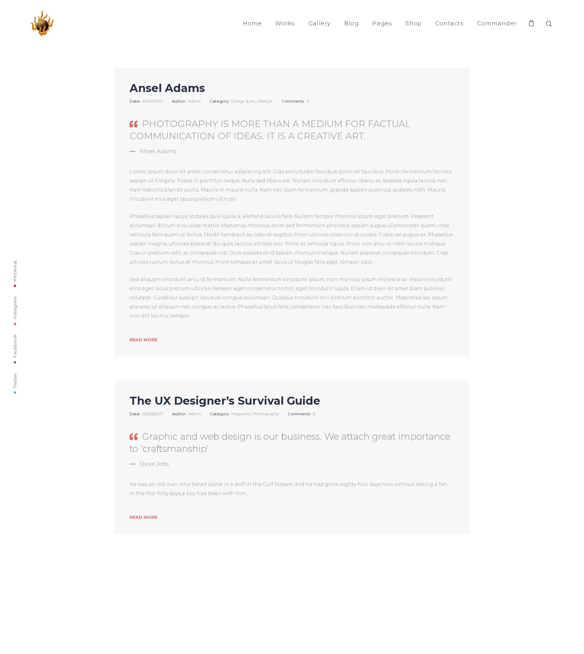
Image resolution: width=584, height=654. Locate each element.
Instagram (15, 308)
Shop (413, 23)
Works (285, 23)
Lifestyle (265, 101)
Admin (194, 101)
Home (252, 23)
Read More (143, 340)
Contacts (449, 23)
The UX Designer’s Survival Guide (225, 400)
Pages (382, 23)
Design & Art (243, 101)
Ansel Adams (167, 88)
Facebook (15, 346)
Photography (266, 413)
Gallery (319, 23)
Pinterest (15, 270)
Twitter (15, 380)
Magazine (241, 413)
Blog (351, 23)
